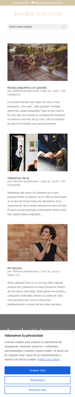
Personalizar (37, 380)
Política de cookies (49, 359)
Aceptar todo (37, 370)
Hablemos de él (18, 178)
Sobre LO (13, 275)
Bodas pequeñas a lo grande (27, 87)
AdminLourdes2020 (26, 90)
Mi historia (14, 268)
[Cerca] (72, 332)
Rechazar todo (37, 389)
